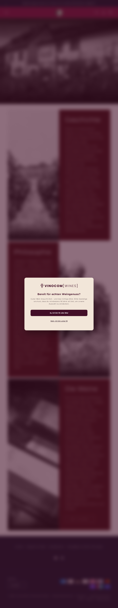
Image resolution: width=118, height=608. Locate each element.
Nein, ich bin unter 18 (59, 321)
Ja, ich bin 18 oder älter (59, 313)
